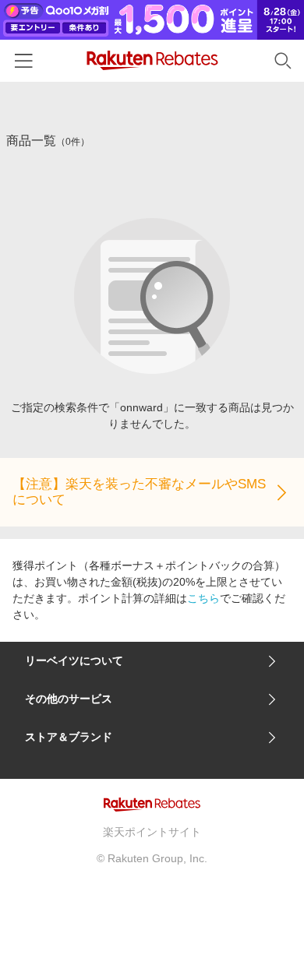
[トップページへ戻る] (152, 60)
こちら (203, 598)
